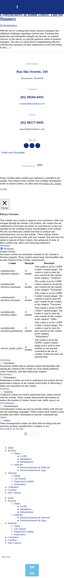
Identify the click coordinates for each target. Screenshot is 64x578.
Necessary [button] (5, 245)
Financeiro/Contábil (23, 481)
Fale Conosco (14, 492)
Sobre (11, 447)
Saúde (17, 475)
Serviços (12, 450)
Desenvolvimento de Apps (33, 470)
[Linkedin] (37, 145)
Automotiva (20, 484)
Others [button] (3, 417)
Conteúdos (13, 487)
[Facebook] (26, 145)
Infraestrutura (26, 461)
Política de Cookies (51, 183)
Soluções (12, 473)
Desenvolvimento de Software (35, 467)
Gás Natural (20, 478)
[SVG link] (40, 165)
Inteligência (26, 459)
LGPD (23, 456)
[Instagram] (32, 145)
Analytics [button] (4, 388)
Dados (17, 453)
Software (18, 464)
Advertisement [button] (7, 403)
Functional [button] (5, 360)
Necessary (9, 248)
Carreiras (12, 490)
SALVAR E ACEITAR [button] (11, 429)
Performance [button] (6, 374)
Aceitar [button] (3, 189)
